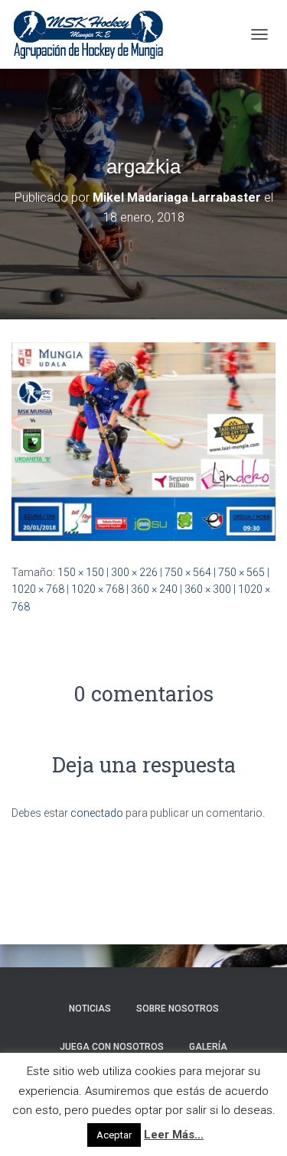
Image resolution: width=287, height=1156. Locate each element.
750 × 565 (241, 572)
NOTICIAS (90, 1008)
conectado (96, 813)
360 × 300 (207, 589)
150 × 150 (80, 572)
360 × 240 (154, 589)
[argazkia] (143, 441)
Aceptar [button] (114, 1135)
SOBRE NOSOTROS (177, 1008)
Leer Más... (174, 1134)
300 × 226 (134, 572)
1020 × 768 (37, 589)
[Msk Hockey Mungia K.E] (94, 34)
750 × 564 (188, 572)
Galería (208, 1046)
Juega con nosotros (112, 1046)
